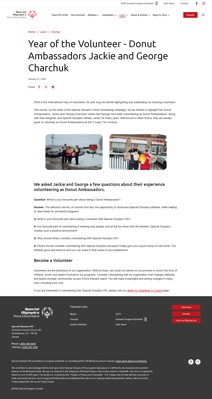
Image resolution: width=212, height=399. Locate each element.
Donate (190, 15)
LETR (118, 314)
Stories (55, 31)
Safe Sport (169, 3)
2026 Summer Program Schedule (137, 3)
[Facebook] (196, 3)
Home (31, 31)
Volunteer (186, 307)
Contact (184, 3)
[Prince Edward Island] (21, 15)
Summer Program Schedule (129, 319)
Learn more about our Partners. (131, 361)
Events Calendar (78, 324)
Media (73, 314)
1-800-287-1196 (29, 347)
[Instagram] (203, 3)
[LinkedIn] (53, 87)
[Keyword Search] (203, 15)
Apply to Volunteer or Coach (144, 290)
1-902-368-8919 (27, 343)
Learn (43, 31)
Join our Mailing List (186, 320)
